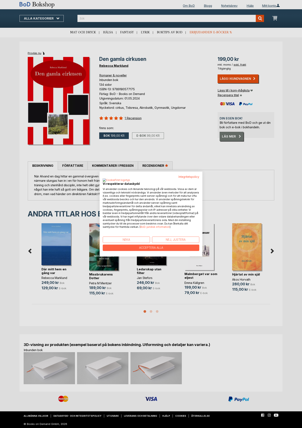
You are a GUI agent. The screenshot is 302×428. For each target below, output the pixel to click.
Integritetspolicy (189, 176)
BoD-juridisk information (155, 226)
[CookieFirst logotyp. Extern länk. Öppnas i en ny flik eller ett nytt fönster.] (116, 180)
